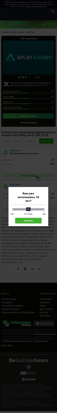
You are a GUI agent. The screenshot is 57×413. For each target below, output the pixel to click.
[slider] (28, 209)
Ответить (28, 221)
